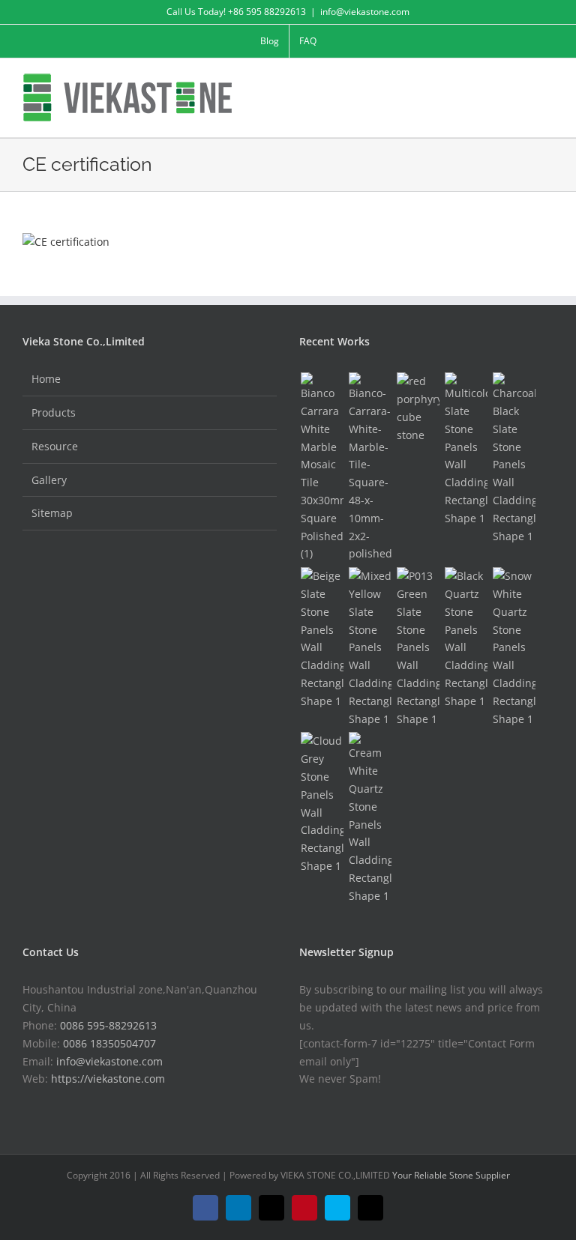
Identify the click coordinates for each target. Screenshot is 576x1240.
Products (54, 412)
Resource (55, 446)
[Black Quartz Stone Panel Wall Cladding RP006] (465, 638)
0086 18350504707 (109, 1043)
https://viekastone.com (108, 1078)
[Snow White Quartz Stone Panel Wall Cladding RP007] (513, 647)
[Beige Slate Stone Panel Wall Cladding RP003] (321, 638)
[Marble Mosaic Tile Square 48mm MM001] (369, 467)
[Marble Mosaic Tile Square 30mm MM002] (321, 467)
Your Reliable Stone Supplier (451, 1175)
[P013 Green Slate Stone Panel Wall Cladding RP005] (417, 647)
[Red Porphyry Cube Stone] (417, 408)
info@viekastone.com (365, 11)
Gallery (49, 480)
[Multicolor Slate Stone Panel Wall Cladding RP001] (465, 449)
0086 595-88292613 (108, 1025)
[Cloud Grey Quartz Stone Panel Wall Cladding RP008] (321, 803)
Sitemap (52, 513)
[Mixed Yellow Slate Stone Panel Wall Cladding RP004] (369, 647)
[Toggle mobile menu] (548, 81)
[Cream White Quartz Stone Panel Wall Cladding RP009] (369, 818)
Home (46, 379)
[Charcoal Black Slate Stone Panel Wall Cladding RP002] (513, 458)
